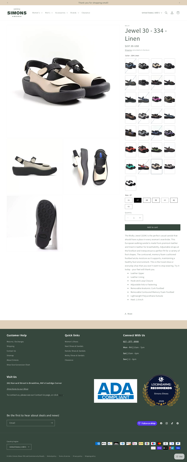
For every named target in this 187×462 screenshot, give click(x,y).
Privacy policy (77, 456)
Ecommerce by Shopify (36, 456)
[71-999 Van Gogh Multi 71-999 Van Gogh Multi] (143, 166)
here (61, 394)
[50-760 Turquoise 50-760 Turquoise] (130, 166)
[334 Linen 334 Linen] (156, 166)
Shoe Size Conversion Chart (18, 364)
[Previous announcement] (7, 2)
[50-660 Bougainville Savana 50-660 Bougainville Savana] (156, 99)
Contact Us (11, 351)
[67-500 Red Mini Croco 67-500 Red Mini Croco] (143, 149)
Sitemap (10, 355)
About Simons (13, 360)
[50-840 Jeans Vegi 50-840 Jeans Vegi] (169, 116)
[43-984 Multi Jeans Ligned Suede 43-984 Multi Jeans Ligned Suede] (143, 133)
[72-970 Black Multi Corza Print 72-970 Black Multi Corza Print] (169, 82)
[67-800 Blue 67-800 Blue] (143, 99)
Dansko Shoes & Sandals (75, 351)
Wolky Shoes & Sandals (74, 355)
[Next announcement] (179, 2)
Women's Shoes (71, 341)
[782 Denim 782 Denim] (130, 65)
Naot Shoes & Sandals (74, 346)
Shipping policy (90, 456)
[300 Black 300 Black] (169, 65)
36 (129, 200)
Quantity (128, 212)
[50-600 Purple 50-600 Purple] (169, 133)
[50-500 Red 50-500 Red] (130, 149)
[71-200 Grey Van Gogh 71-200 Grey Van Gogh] (143, 116)
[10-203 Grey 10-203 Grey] (169, 166)
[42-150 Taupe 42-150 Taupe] (169, 149)
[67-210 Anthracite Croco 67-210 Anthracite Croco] (143, 65)
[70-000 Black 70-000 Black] (143, 82)
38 (147, 200)
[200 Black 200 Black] (130, 99)
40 (165, 200)
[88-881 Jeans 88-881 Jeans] (130, 133)
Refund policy (51, 456)
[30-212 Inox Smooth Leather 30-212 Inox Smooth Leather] (156, 116)
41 (174, 200)
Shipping (128, 50)
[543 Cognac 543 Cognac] (130, 116)
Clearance (69, 360)
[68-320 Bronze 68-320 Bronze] (169, 99)
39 (156, 200)
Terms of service (64, 456)
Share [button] (129, 313)
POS (24, 456)
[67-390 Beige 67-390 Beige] (156, 65)
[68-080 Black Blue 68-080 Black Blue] (130, 82)
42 (129, 206)
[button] (37, 13)
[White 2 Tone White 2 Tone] (130, 183)
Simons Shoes (161, 393)
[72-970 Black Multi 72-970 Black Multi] (156, 82)
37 (138, 200)
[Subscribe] (52, 423)
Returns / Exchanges (15, 341)
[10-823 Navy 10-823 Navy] (156, 133)
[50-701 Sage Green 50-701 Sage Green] (156, 149)
